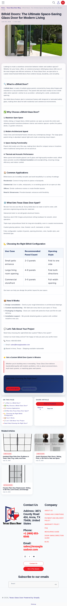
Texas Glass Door (16, 598)
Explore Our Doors (29, 388)
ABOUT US (49, 510)
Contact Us (33, 563)
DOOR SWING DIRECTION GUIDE (54, 537)
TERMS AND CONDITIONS (54, 514)
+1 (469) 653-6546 (31, 535)
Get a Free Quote (13, 388)
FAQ (46, 528)
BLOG (47, 542)
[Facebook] (29, 556)
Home (3, 7)
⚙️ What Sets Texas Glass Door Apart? (16, 411)
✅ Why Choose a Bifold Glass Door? (16, 405)
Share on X (40, 408)
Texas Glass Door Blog (14, 7)
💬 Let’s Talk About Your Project (14, 420)
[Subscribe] (55, 584)
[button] (3, 3)
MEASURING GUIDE (52, 532)
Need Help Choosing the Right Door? (16, 423)
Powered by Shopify (32, 598)
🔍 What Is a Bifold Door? (12, 403)
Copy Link (50, 408)
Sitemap (33, 604)
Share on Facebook (50, 403)
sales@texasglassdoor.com (20, 344)
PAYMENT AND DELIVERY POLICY (54, 519)
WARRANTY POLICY (52, 524)
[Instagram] (25, 556)
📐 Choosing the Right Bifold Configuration (13, 414)
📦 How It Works (9, 418)
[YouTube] (34, 556)
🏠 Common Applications (12, 408)
